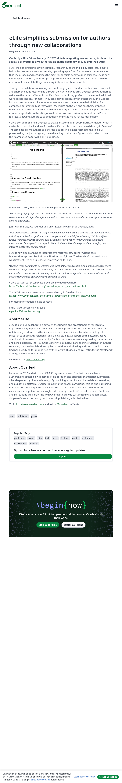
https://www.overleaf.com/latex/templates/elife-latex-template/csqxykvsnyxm (53, 295)
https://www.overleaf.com (29, 404)
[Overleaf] (11, 5)
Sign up (62, 456)
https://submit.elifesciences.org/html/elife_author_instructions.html (47, 286)
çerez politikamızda (40, 779)
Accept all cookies (108, 776)
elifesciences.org (35, 359)
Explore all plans (73, 524)
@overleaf (62, 404)
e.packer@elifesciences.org (24, 311)
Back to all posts (20, 18)
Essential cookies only (84, 776)
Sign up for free (48, 524)
